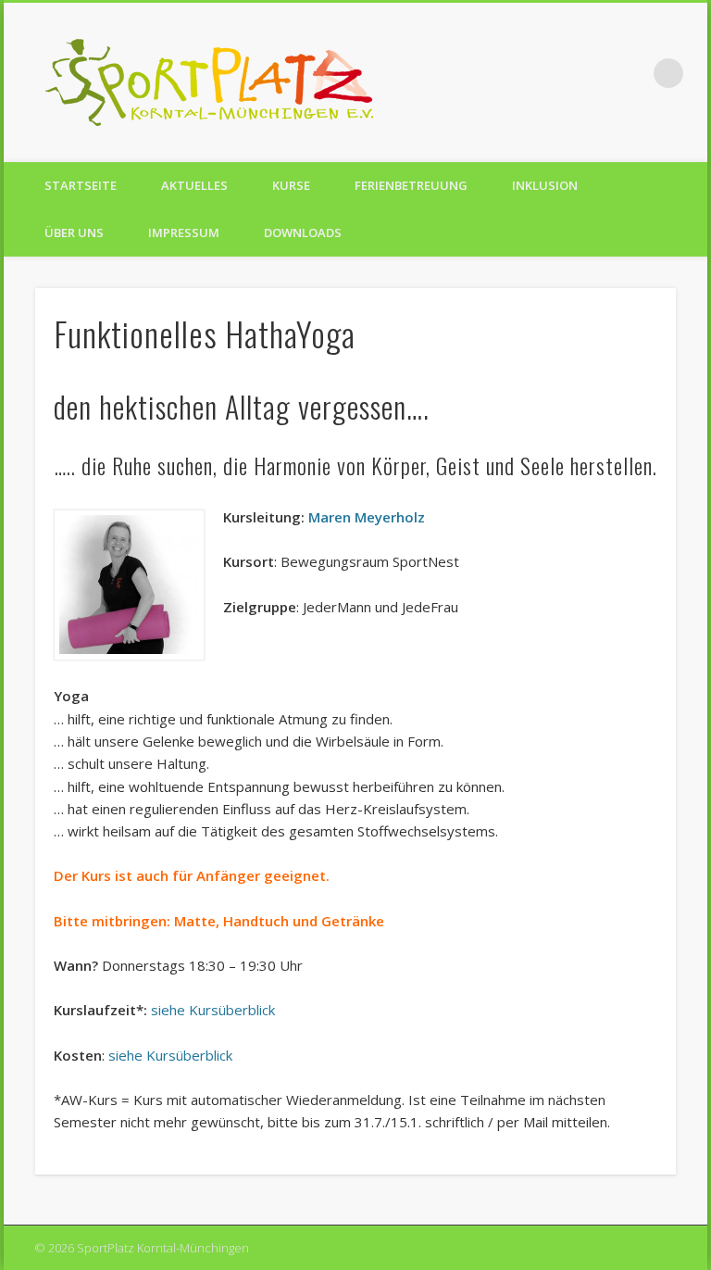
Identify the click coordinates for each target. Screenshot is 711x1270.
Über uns (74, 232)
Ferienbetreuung (411, 185)
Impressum (183, 232)
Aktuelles (194, 185)
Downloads (303, 232)
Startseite (80, 185)
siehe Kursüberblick (213, 1009)
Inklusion (545, 185)
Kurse (291, 185)
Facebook (592, 73)
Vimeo (630, 73)
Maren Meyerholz (366, 517)
